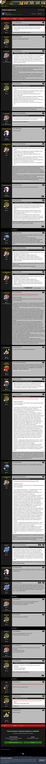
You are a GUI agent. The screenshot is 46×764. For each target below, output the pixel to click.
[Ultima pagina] (17, 19)
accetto (42, 760)
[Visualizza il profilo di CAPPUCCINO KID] (6, 132)
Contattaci (25, 756)
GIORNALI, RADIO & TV (17, 14)
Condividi (34, 13)
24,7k (7, 123)
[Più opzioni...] (43, 22)
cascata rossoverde (6, 363)
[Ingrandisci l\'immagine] (28, 121)
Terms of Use (16, 759)
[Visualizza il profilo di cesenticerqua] (6, 351)
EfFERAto (6, 23)
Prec (5, 18)
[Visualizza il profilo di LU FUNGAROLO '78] (6, 149)
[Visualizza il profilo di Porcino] (6, 237)
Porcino (6, 233)
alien (6, 682)
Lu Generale (6, 51)
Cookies (29, 756)
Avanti (14, 18)
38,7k (7, 357)
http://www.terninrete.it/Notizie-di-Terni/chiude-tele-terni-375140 (25, 294)
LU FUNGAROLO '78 (6, 145)
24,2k (7, 138)
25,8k (7, 472)
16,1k (7, 389)
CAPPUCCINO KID (6, 129)
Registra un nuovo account (13, 742)
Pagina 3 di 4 (22, 18)
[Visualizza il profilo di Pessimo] (3, 14)
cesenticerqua (6, 347)
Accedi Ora (32, 742)
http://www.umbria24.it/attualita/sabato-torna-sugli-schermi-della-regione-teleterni (29, 684)
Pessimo (8, 13)
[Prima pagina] (2, 19)
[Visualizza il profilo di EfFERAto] (6, 26)
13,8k (7, 692)
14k (7, 155)
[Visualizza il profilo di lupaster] (6, 383)
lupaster (6, 379)
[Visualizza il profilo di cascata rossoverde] (6, 368)
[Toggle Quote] (13, 24)
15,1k (7, 32)
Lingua (16, 756)
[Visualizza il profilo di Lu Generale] (6, 55)
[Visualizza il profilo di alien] (6, 686)
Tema (20, 756)
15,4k (7, 373)
